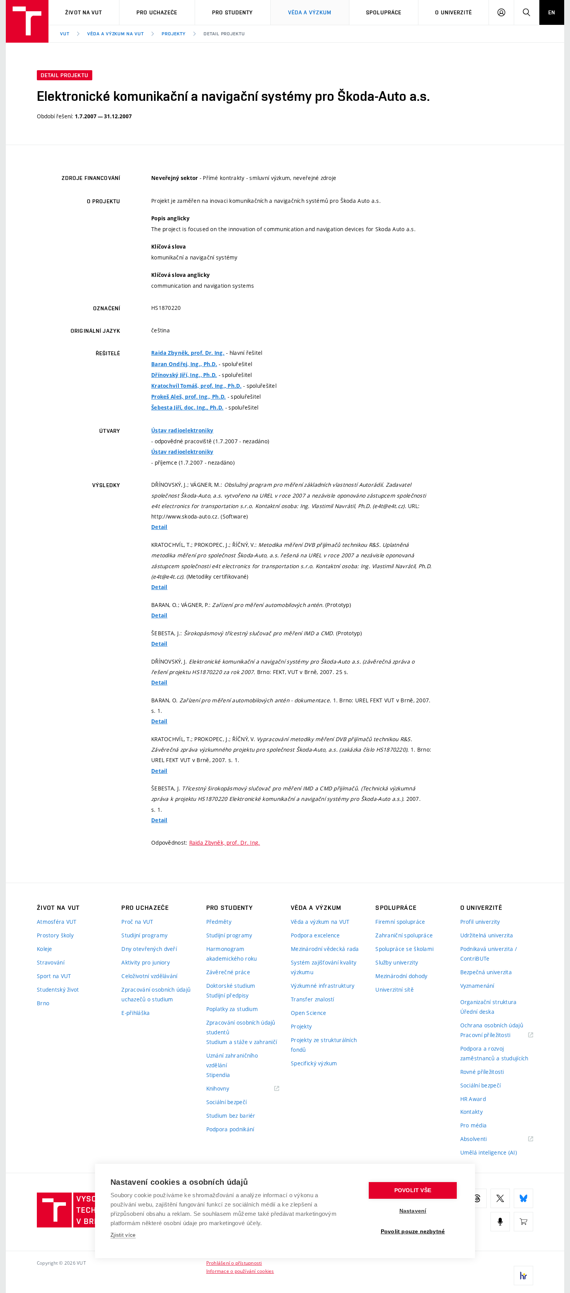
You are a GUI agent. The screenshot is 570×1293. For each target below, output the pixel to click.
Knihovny (227, 1088)
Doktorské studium (231, 985)
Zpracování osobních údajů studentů (240, 1027)
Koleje (44, 948)
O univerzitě (453, 12)
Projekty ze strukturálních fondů (324, 1044)
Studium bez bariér (231, 1115)
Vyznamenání (477, 985)
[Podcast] (500, 1221)
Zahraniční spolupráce (404, 935)
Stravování (50, 962)
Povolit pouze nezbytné (413, 1231)
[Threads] (477, 1198)
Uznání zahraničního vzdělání (232, 1060)
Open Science (308, 1012)
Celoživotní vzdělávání (149, 976)
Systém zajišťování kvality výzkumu (323, 967)
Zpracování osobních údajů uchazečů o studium (155, 994)
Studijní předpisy (227, 995)
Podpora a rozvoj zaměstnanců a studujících (494, 1053)
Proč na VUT (137, 921)
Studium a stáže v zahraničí (241, 1042)
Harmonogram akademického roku (231, 953)
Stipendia (218, 1075)
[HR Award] (523, 1275)
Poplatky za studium (232, 1009)
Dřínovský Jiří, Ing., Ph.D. (184, 375)
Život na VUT (83, 12)
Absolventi (483, 1139)
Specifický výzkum (314, 1063)
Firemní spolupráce (400, 921)
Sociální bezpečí (226, 1102)
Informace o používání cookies (240, 1271)
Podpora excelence (315, 935)
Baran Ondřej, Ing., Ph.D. (184, 364)
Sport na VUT (54, 976)
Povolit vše (412, 1190)
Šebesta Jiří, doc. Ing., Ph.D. (187, 407)
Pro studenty (232, 12)
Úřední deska (477, 1011)
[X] (500, 1198)
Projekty (174, 33)
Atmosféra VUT (57, 921)
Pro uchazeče (156, 12)
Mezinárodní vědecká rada (325, 948)
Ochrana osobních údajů (491, 1025)
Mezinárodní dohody (401, 976)
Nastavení (413, 1211)
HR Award (473, 1099)
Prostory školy (55, 935)
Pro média (473, 1125)
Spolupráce (383, 12)
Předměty (218, 921)
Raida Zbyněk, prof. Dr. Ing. (188, 352)
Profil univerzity (480, 921)
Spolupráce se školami (404, 948)
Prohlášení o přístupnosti (234, 1263)
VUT (64, 33)
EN (551, 12)
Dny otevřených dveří (149, 948)
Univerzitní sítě (394, 989)
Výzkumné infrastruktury (322, 985)
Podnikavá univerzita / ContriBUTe (488, 953)
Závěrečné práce (228, 972)
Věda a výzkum (310, 12)
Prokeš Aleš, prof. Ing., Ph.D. (188, 396)
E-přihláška (135, 1012)
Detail (159, 527)
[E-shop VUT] (523, 1221)
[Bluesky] (523, 1198)
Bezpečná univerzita (486, 972)
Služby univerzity (396, 962)
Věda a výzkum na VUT (115, 33)
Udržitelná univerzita (486, 935)
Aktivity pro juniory (145, 962)
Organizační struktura (488, 1002)
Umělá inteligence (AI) (488, 1152)
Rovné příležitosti (482, 1071)
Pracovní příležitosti (495, 1035)
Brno (43, 1003)
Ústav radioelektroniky (182, 430)
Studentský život (58, 989)
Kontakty (471, 1111)
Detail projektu (224, 33)
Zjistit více (123, 1235)
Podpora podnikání (230, 1129)
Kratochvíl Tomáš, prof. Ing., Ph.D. (196, 385)
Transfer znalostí (312, 999)
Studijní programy (144, 935)
